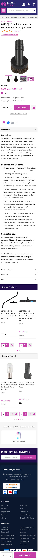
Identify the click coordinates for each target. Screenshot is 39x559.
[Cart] (34, 4)
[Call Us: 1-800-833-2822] (29, 4)
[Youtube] (10, 492)
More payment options (18, 114)
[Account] (24, 4)
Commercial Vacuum (8, 535)
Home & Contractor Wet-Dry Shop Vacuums (27, 529)
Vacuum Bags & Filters (28, 538)
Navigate (5, 501)
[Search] (33, 10)
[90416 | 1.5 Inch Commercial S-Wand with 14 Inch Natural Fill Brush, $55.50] (9, 299)
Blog (21, 508)
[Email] (12, 122)
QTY (4, 107)
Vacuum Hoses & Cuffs (28, 535)
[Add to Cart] (7, 345)
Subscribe (28, 457)
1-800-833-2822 (17, 480)
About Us (4, 505)
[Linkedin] (15, 492)
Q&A (2, 279)
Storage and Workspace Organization (5, 529)
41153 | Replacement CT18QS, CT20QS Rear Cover (26, 384)
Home (2, 17)
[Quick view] (12, 345)
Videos (3, 518)
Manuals (4, 508)
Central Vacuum (6, 541)
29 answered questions (9, 35)
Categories (5, 523)
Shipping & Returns (27, 518)
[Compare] (16, 414)
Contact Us (24, 511)
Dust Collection (6, 545)
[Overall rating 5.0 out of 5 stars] (7, 31)
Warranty (23, 505)
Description (5, 129)
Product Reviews (7, 270)
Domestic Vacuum (7, 538)
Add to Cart (22, 108)
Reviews (4, 275)
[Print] (17, 122)
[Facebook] (8, 122)
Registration (5, 511)
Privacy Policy (25, 515)
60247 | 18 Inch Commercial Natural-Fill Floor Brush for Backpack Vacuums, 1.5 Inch (27, 315)
